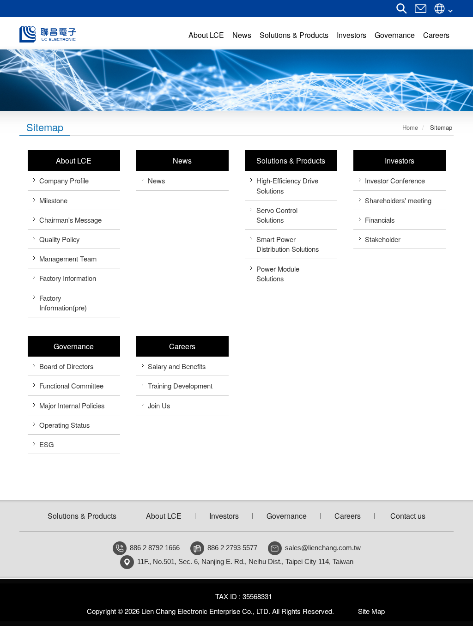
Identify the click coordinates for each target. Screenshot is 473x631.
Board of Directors (66, 366)
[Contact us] (420, 11)
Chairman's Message (70, 219)
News (182, 160)
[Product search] (401, 11)
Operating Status (64, 425)
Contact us (407, 515)
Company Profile (64, 180)
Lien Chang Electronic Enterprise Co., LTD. (82, 34)
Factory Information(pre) (63, 302)
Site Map (371, 611)
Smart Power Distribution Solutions (287, 244)
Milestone (53, 200)
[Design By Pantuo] (341, 611)
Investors (399, 160)
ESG (46, 444)
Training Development (180, 385)
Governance (74, 346)
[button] (23, 80)
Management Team (68, 258)
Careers (182, 346)
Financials (379, 219)
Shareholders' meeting (398, 200)
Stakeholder (382, 239)
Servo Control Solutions (276, 214)
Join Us (159, 405)
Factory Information (67, 278)
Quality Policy (59, 239)
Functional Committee (71, 385)
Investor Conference (395, 180)
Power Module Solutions (277, 273)
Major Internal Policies (71, 405)
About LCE (73, 160)
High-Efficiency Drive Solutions (287, 185)
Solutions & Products (290, 160)
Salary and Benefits (177, 366)
